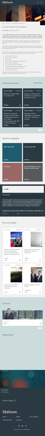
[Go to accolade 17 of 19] (40, 213)
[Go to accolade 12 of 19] (33, 213)
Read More (6, 159)
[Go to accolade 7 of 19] (26, 213)
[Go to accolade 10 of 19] (30, 213)
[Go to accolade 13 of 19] (34, 213)
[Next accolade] (6, 213)
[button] (41, 2)
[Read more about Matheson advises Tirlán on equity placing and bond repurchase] (20, 292)
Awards (6, 258)
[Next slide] (41, 328)
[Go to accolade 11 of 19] (32, 213)
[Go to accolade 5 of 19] (23, 213)
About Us (4, 416)
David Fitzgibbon (13, 30)
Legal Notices (19, 420)
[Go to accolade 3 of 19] (20, 213)
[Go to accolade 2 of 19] (19, 213)
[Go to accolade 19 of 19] (43, 213)
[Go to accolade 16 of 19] (39, 213)
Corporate (8, 23)
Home (3, 23)
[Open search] (38, 2)
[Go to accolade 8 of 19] (27, 213)
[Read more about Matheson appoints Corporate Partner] (40, 292)
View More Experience (38, 82)
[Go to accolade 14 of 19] (36, 213)
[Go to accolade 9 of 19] (29, 213)
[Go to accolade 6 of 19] (25, 213)
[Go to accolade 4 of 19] (22, 213)
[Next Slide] (41, 130)
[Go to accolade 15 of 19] (37, 213)
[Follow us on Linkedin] (22, 426)
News (6, 260)
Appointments (27, 290)
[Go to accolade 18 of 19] (41, 213)
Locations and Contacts (7, 420)
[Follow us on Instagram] (19, 426)
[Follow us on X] (26, 426)
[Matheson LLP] (7, 2)
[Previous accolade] (3, 213)
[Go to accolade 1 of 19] (18, 213)
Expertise (18, 416)
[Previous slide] (39, 328)
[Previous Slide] (39, 130)
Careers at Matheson (33, 416)
